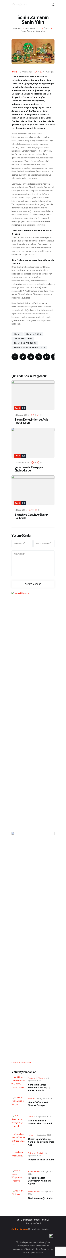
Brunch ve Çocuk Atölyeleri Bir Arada (31, 516)
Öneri (46, 28)
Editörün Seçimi (35, 1153)
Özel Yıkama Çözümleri (40, 1198)
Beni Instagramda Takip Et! (35, 1219)
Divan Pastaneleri (25, 343)
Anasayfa (17, 28)
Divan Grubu (33, 334)
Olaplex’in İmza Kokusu (41, 1159)
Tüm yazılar (30, 28)
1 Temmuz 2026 (22, 462)
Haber (31, 1135)
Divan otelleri (23, 339)
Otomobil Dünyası (36, 1078)
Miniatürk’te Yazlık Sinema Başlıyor (38, 1104)
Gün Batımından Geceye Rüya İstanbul (40, 1122)
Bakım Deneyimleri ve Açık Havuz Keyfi (31, 421)
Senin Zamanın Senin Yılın (29, 347)
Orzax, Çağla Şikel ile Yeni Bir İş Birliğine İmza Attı (41, 1142)
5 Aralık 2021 (26, 72)
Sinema (31, 1098)
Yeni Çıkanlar (34, 1171)
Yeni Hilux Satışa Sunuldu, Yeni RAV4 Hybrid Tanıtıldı (39, 1087)
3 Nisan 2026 (21, 510)
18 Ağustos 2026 (44, 1098)
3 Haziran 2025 (22, 415)
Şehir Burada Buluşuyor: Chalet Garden (29, 469)
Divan (17, 334)
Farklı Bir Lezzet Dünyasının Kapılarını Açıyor (39, 1180)
